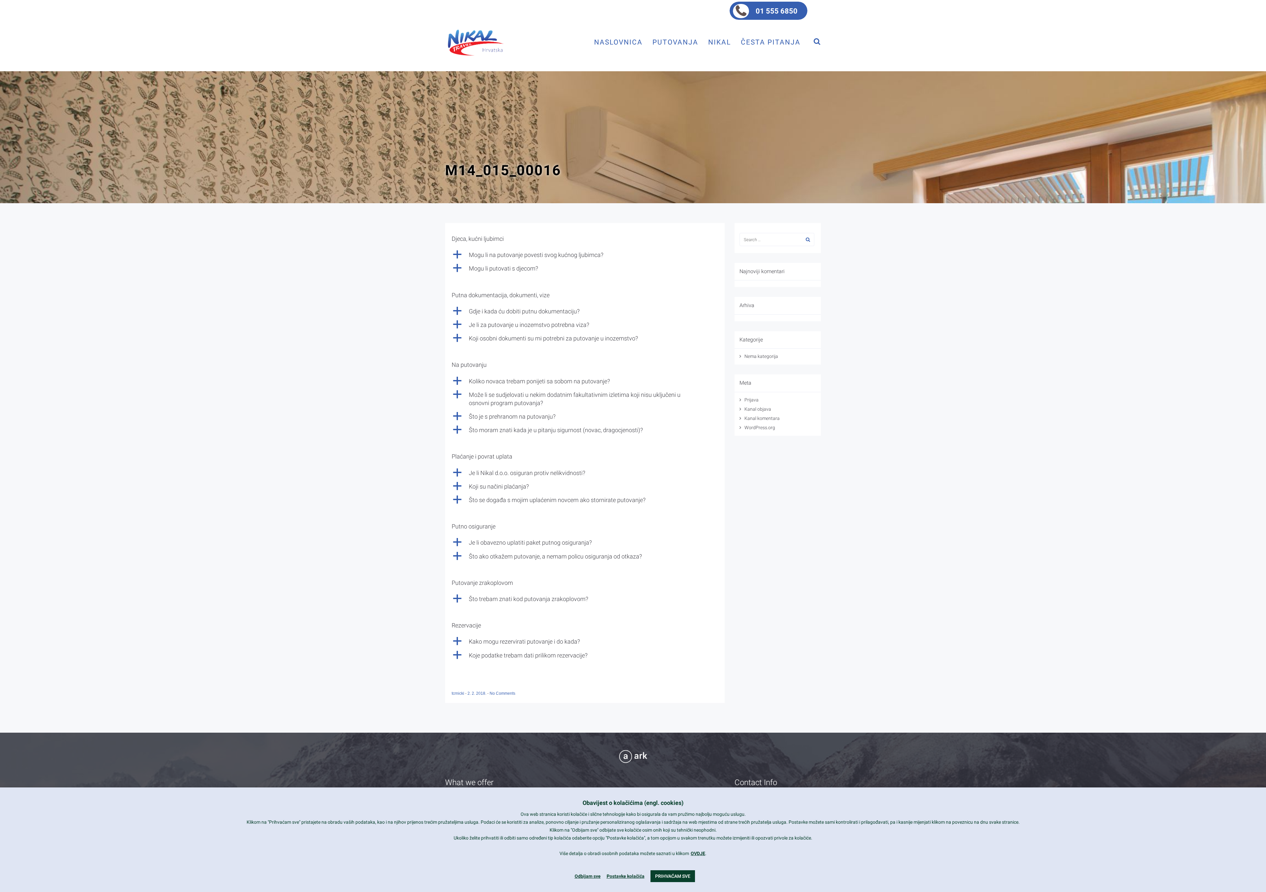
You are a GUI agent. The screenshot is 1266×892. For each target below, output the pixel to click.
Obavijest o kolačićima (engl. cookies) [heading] (633, 802)
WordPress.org (759, 427)
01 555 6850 (777, 11)
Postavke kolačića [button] (626, 876)
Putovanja (675, 42)
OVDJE (698, 853)
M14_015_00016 (503, 170)
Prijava (751, 399)
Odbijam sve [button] (588, 876)
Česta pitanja (770, 42)
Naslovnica (618, 42)
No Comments (502, 693)
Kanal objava (757, 409)
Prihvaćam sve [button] (672, 876)
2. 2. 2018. (477, 693)
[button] (585, 255)
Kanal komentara (762, 418)
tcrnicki (458, 693)
